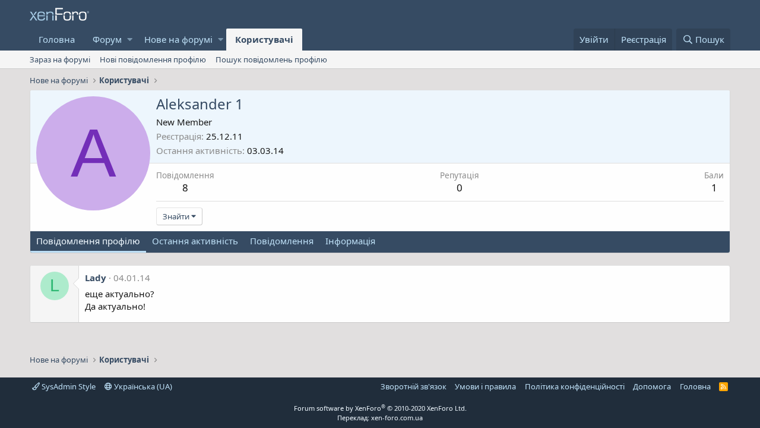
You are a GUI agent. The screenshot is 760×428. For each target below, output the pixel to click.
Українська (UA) (142, 386)
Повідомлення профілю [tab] (88, 241)
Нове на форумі (178, 39)
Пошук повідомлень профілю (271, 59)
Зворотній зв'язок (413, 386)
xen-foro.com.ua (397, 417)
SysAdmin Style (68, 386)
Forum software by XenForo (380, 408)
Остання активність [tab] (195, 241)
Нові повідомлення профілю (153, 59)
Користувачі (264, 39)
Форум (107, 39)
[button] (129, 40)
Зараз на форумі (60, 59)
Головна (57, 39)
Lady (95, 278)
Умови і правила (485, 386)
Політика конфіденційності (575, 386)
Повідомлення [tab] (282, 241)
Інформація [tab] (350, 241)
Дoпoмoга (652, 386)
